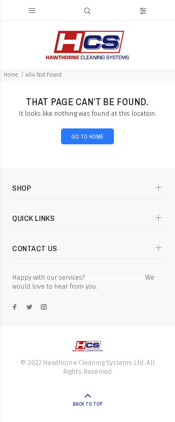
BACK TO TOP (87, 404)
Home (11, 74)
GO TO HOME (87, 136)
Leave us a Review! (115, 277)
